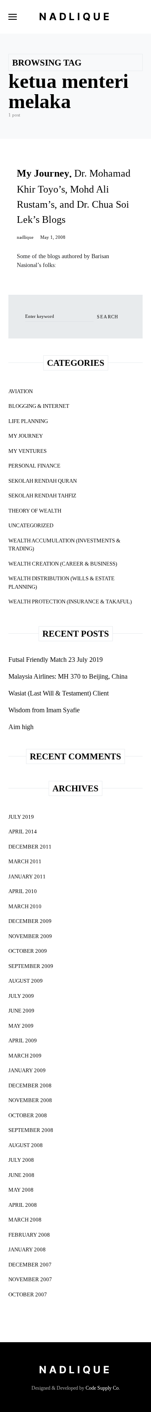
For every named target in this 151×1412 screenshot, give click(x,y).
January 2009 (27, 1070)
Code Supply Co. (103, 1388)
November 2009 (30, 936)
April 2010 (22, 891)
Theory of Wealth (34, 511)
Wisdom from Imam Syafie (44, 710)
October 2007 (27, 1294)
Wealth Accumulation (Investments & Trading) (64, 544)
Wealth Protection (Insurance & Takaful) (70, 601)
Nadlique (75, 17)
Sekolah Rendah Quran (42, 481)
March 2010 (25, 906)
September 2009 (30, 966)
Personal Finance (34, 466)
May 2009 (21, 1026)
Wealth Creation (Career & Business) (62, 564)
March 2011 (25, 861)
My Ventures (27, 451)
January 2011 (27, 876)
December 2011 (30, 846)
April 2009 (22, 1040)
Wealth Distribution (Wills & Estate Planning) (61, 582)
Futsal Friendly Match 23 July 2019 (55, 659)
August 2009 (25, 981)
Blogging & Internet (38, 406)
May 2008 (21, 1190)
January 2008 (27, 1249)
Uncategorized (30, 525)
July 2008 (21, 1160)
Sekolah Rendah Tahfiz (42, 495)
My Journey (25, 436)
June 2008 (21, 1175)
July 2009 (21, 996)
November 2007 (30, 1279)
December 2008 (30, 1085)
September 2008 (30, 1130)
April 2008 (22, 1205)
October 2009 (27, 951)
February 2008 (29, 1235)
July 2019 (21, 817)
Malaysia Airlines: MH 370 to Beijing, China (68, 676)
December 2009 (30, 921)
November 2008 (30, 1100)
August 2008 (25, 1145)
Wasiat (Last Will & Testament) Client (58, 693)
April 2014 (22, 831)
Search (107, 316)
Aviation (20, 391)
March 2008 (25, 1219)
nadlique (25, 237)
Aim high (21, 726)
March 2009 (25, 1055)
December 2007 (30, 1264)
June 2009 (21, 1010)
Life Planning (28, 421)
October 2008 (27, 1115)
